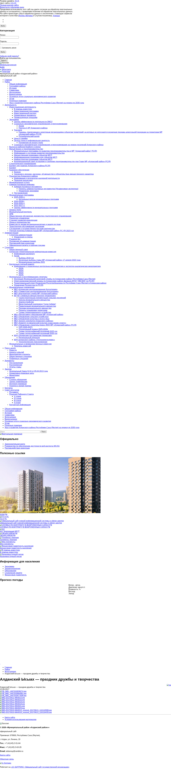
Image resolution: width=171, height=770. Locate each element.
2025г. (21, 270)
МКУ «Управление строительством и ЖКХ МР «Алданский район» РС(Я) (45, 325)
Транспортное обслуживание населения (26, 226)
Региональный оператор (29, 338)
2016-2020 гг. (19, 203)
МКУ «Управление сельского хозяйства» (31, 317)
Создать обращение (18, 380)
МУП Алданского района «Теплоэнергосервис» (34, 340)
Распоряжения (15, 365)
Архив (21, 126)
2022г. (21, 273)
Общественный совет (18, 250)
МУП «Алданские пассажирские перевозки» (33, 335)
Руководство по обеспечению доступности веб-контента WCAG (32, 446)
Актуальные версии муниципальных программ (39, 199)
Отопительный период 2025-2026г (33, 329)
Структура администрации (20, 235)
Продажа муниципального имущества (35, 308)
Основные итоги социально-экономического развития (32, 96)
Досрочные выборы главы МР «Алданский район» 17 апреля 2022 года (49, 260)
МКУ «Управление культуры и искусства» (31, 319)
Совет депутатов (12, 390)
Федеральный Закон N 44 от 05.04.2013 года (28, 371)
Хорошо (56, 16)
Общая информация (18, 84)
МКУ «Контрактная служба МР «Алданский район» (36, 294)
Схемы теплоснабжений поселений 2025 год (38, 331)
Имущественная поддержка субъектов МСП (33, 155)
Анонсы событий (16, 352)
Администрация (11, 233)
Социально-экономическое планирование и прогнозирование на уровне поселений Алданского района (58, 145)
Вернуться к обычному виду (12, 7)
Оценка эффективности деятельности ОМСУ (33, 122)
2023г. (21, 275)
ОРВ (11, 214)
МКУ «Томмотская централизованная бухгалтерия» (36, 291)
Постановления (21, 193)
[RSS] (169, 685)
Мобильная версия (8, 65)
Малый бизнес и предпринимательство (26, 149)
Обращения (10, 377)
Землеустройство (26, 302)
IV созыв (17, 398)
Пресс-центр (10, 348)
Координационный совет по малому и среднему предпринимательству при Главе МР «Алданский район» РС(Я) (62, 161)
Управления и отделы (23, 237)
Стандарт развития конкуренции (23, 220)
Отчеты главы (15, 367)
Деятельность (11, 105)
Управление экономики (29, 191)
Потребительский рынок (29, 136)
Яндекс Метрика (26, 16)
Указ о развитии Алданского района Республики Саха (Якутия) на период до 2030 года (46, 103)
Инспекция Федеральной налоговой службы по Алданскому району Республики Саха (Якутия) (54, 279)
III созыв (17, 400)
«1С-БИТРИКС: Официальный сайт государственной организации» (40, 767)
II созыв (17, 403)
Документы (9, 361)
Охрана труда (15, 210)
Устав (11, 99)
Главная (8, 80)
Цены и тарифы (21, 138)
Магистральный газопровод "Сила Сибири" (37, 304)
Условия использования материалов (20, 719)
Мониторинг (14, 375)
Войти (3, 26)
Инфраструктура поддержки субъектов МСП (33, 159)
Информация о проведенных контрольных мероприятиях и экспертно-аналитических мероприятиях (57, 266)
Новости (13, 350)
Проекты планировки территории (33, 310)
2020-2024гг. (19, 201)
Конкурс (17, 172)
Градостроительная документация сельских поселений (42, 298)
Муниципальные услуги (19, 182)
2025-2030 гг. (19, 197)
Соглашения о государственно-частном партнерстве (32, 229)
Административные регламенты (28, 187)
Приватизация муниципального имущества (37, 306)
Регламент (13, 392)
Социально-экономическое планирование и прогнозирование (40, 124)
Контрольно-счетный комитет (21, 264)
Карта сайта (10, 717)
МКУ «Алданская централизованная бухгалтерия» (35, 289)
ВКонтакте (6, 69)
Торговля (18, 130)
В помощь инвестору (23, 109)
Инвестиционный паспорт (25, 113)
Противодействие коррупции (21, 243)
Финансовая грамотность (16, 575)
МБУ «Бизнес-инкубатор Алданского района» (33, 321)
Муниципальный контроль (20, 212)
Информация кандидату (24, 254)
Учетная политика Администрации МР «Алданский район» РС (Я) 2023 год (41, 231)
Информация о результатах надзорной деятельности (37, 178)
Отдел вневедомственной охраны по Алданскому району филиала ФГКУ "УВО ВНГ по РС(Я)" (54, 281)
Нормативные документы (25, 115)
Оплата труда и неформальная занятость (32, 141)
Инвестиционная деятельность (22, 107)
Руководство (14, 239)
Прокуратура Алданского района (23, 176)
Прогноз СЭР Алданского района (33, 128)
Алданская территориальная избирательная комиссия (32, 252)
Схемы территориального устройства (35, 312)
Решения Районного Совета (21, 394)
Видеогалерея (15, 94)
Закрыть (4, 60)
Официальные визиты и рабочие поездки (27, 245)
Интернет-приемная (18, 384)
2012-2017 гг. (19, 206)
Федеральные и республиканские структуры (28, 277)
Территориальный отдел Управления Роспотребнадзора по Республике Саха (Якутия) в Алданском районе (60, 283)
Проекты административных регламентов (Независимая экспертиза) (48, 189)
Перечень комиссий (22, 346)
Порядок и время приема (20, 386)
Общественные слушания (20, 356)
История (13, 88)
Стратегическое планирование (22, 164)
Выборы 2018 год (26, 258)
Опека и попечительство (19, 222)
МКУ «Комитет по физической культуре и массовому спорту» (40, 323)
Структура (9, 247)
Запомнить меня (9, 48)
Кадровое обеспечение (19, 170)
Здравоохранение (12, 569)
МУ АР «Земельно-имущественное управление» (35, 296)
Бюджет (12, 168)
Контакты (9, 388)
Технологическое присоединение (33, 342)
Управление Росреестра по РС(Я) (28, 285)
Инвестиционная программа (26, 111)
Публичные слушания (18, 359)
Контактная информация (20, 405)
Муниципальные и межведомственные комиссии (30, 344)
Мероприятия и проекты (19, 354)
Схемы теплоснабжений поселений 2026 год (38, 333)
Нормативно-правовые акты (21, 373)
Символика (14, 90)
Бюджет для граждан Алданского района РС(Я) (29, 166)
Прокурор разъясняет (23, 180)
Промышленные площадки (25, 117)
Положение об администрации (22, 241)
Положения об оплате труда (31, 143)
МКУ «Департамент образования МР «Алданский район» (38, 315)
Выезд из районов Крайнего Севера (25, 147)
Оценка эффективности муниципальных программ (36, 208)
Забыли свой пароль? (9, 56)
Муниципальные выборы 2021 (32, 262)
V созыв (17, 396)
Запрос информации (18, 382)
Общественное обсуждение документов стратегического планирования (40, 216)
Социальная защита (13, 573)
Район (7, 82)
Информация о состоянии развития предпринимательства (39, 153)
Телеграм (6, 72)
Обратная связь (7, 759)
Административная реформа (21, 185)
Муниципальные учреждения (21, 287)
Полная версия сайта (9, 5)
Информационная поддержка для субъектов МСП (35, 157)
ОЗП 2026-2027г (26, 327)
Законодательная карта (15, 444)
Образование (10, 571)
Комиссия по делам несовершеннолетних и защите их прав (35, 224)
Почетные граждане (18, 101)
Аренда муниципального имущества (34, 300)
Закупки (8, 369)
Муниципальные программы (21, 195)
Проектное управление (19, 218)
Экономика (14, 120)
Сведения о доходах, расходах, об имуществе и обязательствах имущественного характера (54, 174)
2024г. (21, 268)
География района (17, 86)
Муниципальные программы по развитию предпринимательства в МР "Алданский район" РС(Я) (55, 151)
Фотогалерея (15, 92)
